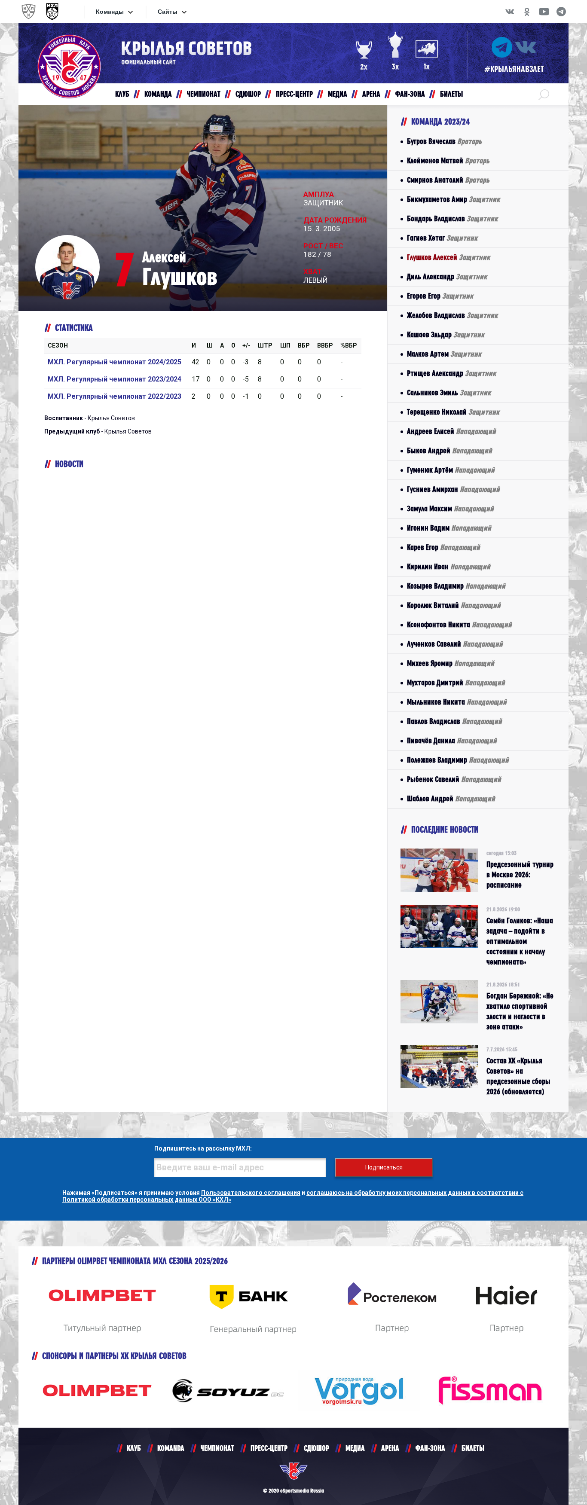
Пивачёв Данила (452, 740)
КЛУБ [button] (122, 94)
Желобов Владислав (452, 315)
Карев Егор (443, 547)
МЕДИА (355, 1448)
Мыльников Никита (457, 702)
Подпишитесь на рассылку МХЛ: (203, 1148)
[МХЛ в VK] (509, 11)
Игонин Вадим (449, 528)
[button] (543, 94)
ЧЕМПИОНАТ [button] (203, 94)
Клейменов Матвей (448, 160)
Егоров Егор (440, 296)
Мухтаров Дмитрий (456, 682)
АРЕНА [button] (371, 94)
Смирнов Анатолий (448, 180)
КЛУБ (134, 1448)
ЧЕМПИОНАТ (217, 1448)
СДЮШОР (316, 1448)
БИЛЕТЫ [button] (451, 94)
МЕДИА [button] (337, 94)
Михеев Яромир (450, 663)
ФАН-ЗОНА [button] (410, 94)
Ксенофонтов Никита (459, 624)
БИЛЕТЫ (473, 1448)
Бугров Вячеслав (444, 141)
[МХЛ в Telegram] (561, 11)
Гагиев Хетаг (442, 238)
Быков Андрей (449, 450)
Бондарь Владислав (452, 218)
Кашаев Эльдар (445, 334)
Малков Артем (444, 354)
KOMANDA (170, 1448)
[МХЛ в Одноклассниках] (526, 11)
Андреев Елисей (451, 431)
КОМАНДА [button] (158, 94)
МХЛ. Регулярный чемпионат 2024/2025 (114, 362)
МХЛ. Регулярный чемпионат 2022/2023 (114, 396)
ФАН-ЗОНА (430, 1448)
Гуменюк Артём (451, 470)
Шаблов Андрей (451, 798)
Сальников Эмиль (449, 392)
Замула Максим (450, 508)
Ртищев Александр (451, 373)
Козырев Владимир (456, 586)
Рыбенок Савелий (454, 779)
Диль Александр (447, 276)
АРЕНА (390, 1448)
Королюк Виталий (454, 605)
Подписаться (384, 1167)
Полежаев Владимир (458, 760)
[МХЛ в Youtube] (544, 11)
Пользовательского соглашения (250, 1192)
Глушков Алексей (448, 257)
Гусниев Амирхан (453, 489)
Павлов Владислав (454, 721)
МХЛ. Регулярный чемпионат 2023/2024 (114, 379)
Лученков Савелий (455, 644)
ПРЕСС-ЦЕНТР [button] (294, 94)
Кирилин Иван (448, 566)
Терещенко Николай (453, 412)
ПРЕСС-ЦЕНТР (269, 1448)
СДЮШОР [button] (248, 94)
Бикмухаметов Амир (453, 199)
